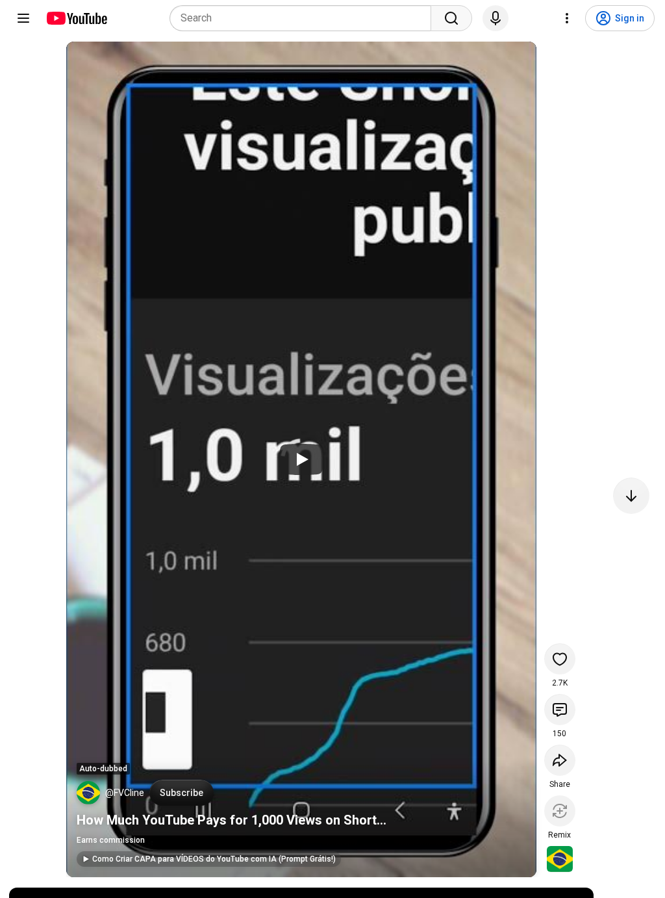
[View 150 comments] (559, 709)
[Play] (301, 459)
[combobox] (304, 18)
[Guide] (23, 18)
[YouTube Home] (76, 18)
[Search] (451, 18)
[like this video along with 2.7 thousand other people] (559, 658)
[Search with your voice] (495, 18)
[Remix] (559, 811)
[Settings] (567, 18)
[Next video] (631, 496)
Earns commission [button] (111, 840)
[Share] (559, 760)
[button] (88, 792)
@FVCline (124, 793)
